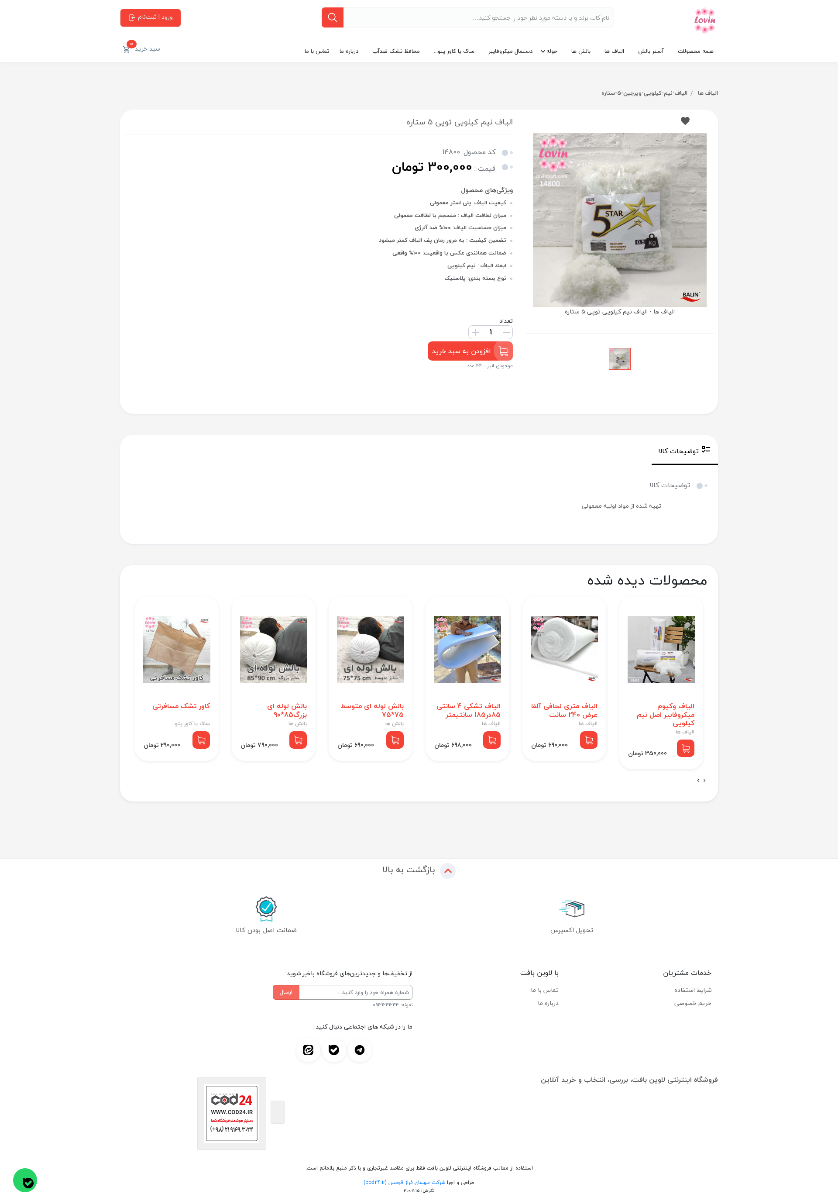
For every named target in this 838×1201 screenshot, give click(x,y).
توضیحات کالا (678, 451)
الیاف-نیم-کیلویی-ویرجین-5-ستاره (644, 93)
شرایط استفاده (692, 989)
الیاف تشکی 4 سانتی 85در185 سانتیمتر (468, 710)
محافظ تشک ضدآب (396, 51)
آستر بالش (651, 51)
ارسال (286, 992)
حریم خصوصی (692, 1003)
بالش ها (581, 51)
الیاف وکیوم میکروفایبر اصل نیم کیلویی (665, 714)
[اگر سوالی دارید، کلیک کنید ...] (25, 1180)
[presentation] (704, 780)
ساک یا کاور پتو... (454, 51)
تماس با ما (317, 51)
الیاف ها (614, 51)
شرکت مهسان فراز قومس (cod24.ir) (404, 1182)
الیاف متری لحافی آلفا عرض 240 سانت (564, 710)
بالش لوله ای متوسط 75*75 (372, 710)
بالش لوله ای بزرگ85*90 (287, 710)
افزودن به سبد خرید (461, 351)
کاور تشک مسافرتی (181, 706)
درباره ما (349, 51)
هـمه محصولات (696, 51)
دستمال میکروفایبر (510, 51)
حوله (551, 51)
